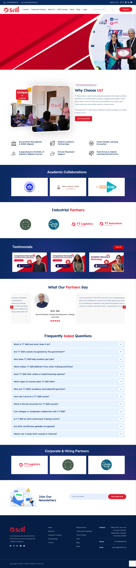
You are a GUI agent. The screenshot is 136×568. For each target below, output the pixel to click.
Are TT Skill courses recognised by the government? (39, 351)
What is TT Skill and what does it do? (32, 344)
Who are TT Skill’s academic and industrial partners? (39, 389)
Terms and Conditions (84, 531)
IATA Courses (62, 9)
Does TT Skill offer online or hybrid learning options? (39, 374)
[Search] (112, 9)
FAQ (78, 539)
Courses (26, 9)
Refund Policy (81, 527)
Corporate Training (38, 9)
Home (50, 527)
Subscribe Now (117, 496)
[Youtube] (131, 2)
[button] (29, 262)
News (72, 9)
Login (85, 9)
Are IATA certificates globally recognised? (34, 426)
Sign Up (126, 9)
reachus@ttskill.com (31, 2)
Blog (78, 9)
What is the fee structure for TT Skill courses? (36, 404)
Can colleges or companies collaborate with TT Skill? (39, 411)
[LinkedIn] (128, 2)
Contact (51, 542)
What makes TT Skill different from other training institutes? (43, 366)
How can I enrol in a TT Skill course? (31, 396)
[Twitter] (126, 2)
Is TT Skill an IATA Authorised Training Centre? (37, 419)
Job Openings (52, 539)
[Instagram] (123, 2)
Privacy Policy (81, 535)
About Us (51, 9)
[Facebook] (120, 2)
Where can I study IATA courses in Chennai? (35, 434)
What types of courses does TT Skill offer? (34, 381)
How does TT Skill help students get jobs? (34, 359)
